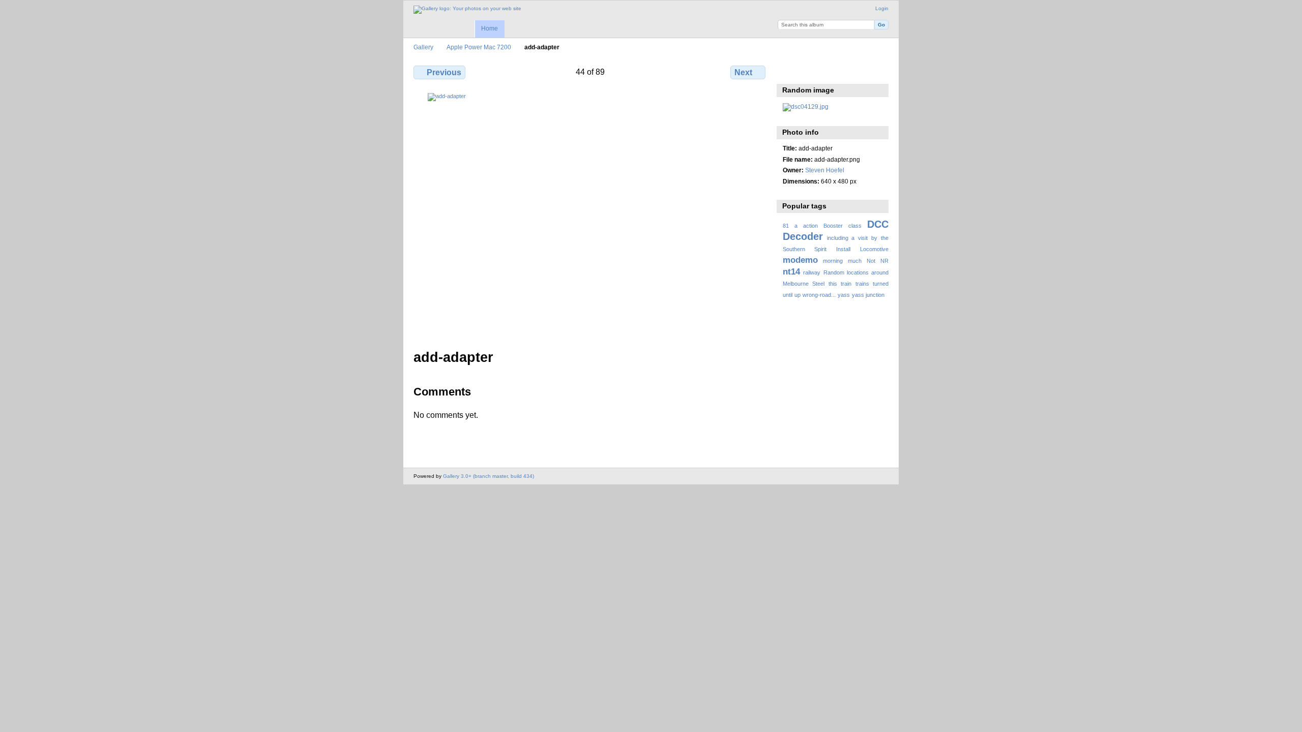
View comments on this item (810, 71)
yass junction (868, 295)
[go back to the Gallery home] (467, 10)
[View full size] (590, 215)
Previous (444, 72)
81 (786, 226)
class (855, 226)
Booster (833, 226)
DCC (878, 224)
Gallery (423, 47)
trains (862, 284)
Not (871, 261)
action (810, 226)
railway (811, 272)
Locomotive (874, 249)
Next (743, 72)
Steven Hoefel (824, 170)
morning (833, 261)
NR (884, 261)
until (787, 295)
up (797, 295)
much (855, 261)
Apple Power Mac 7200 (479, 47)
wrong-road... (819, 295)
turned (881, 284)
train (846, 284)
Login (882, 8)
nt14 (791, 272)
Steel (818, 284)
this (832, 284)
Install (843, 249)
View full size (788, 71)
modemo (800, 260)
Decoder (803, 236)
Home (489, 28)
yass (844, 295)
